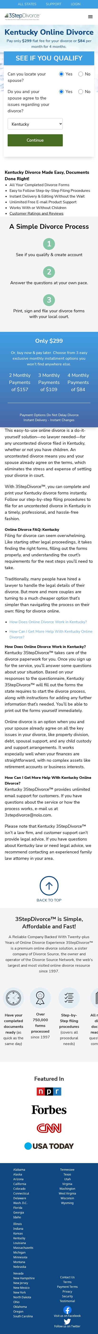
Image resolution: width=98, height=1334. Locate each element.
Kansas (18, 1233)
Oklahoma (20, 1307)
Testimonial (67, 1301)
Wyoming (67, 1203)
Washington (67, 1189)
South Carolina (23, 1316)
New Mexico (21, 1288)
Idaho (17, 1217)
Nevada (18, 1273)
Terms (67, 1282)
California (19, 1184)
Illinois (17, 1224)
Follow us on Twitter (67, 1326)
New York (19, 1292)
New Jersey (20, 1283)
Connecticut (21, 1193)
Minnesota (20, 1257)
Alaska (17, 1174)
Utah (67, 1179)
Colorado (19, 1189)
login (75, 4)
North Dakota (22, 1297)
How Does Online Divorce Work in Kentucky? (48, 622)
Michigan (19, 1252)
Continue (35, 140)
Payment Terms (67, 1287)
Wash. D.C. (20, 1203)
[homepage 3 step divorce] (46, 16)
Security (67, 1296)
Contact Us (67, 1277)
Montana (19, 1262)
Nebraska (19, 1267)
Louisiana (19, 1243)
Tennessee (67, 1170)
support (53, 4)
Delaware (19, 1198)
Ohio (16, 1302)
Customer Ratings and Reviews (37, 213)
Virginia (67, 1184)
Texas (67, 1174)
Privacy (67, 1291)
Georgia (18, 1212)
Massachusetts (23, 1248)
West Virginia (67, 1193)
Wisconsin (67, 1198)
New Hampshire (24, 1278)
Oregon (18, 1311)
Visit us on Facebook (67, 1316)
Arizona (18, 1179)
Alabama (19, 1170)
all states (27, 4)
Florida (17, 1208)
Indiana (18, 1229)
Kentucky (19, 1238)
